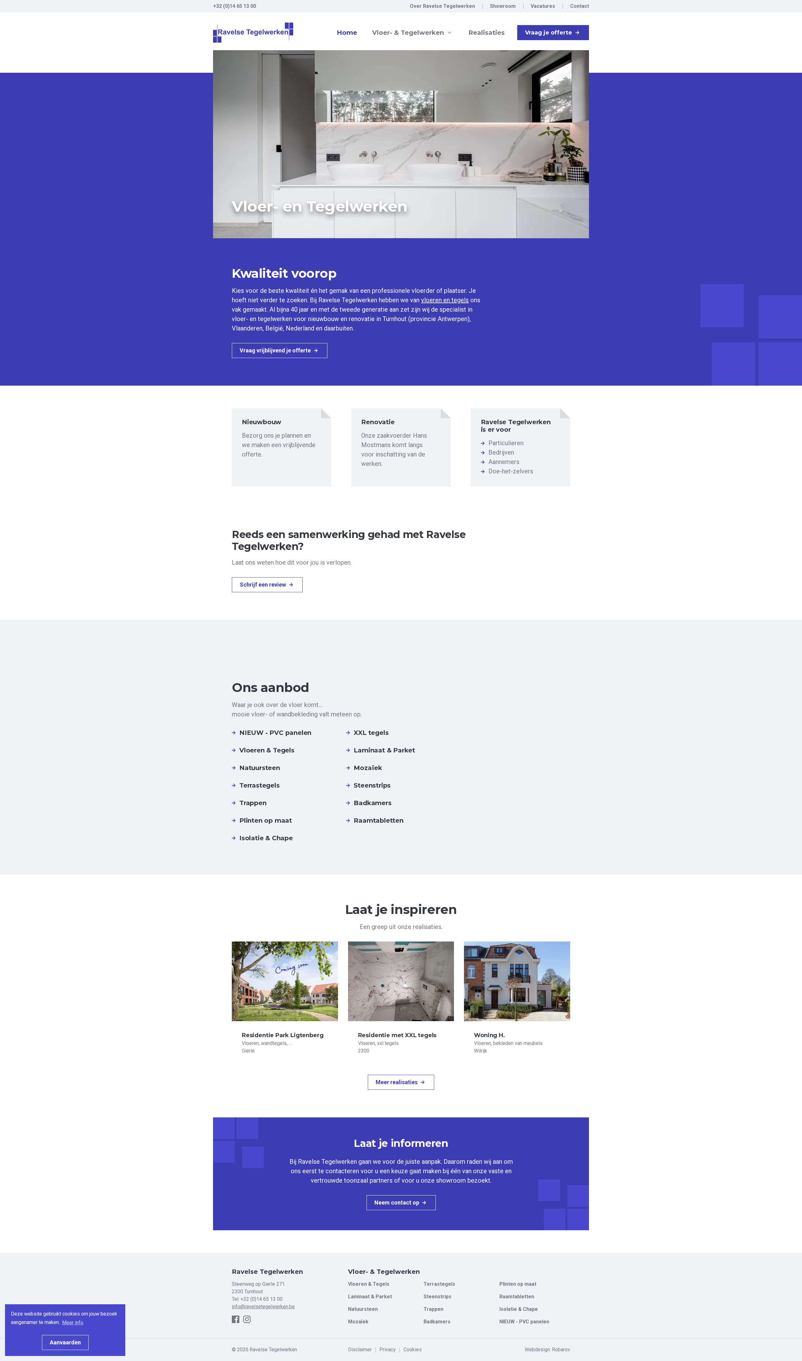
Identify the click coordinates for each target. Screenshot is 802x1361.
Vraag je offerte (549, 32)
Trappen (433, 1309)
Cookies (413, 1350)
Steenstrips (437, 1297)
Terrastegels (439, 1284)
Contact (579, 6)
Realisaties (486, 32)
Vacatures (543, 6)
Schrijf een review (263, 584)
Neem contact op (397, 1202)
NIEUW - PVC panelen (524, 1322)
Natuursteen (363, 1309)
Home (347, 32)
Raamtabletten (516, 1297)
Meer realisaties (397, 1082)
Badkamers (437, 1322)
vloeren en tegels (445, 300)
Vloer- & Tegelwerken (409, 32)
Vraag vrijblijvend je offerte (276, 350)
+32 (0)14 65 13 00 (262, 1299)
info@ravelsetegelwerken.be (263, 1307)
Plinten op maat (517, 1284)
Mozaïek (358, 1322)
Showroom (503, 6)
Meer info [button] (72, 1323)
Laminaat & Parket (370, 1297)
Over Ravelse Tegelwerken (442, 6)
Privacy (387, 1350)
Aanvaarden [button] (65, 1342)
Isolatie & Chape (518, 1309)
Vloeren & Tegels (368, 1284)
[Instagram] (247, 1319)
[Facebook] (235, 1319)
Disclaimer (360, 1350)
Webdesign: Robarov (547, 1350)
